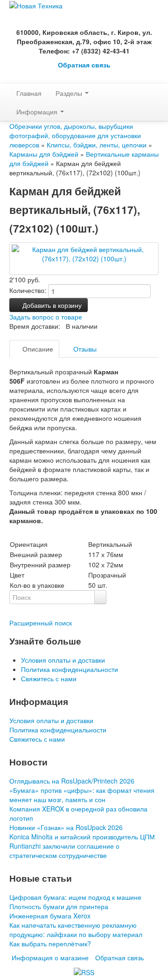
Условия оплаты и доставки (63, 660)
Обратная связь (84, 64)
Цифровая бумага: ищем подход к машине (75, 897)
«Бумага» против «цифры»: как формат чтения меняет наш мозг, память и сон (81, 794)
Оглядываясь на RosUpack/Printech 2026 (71, 780)
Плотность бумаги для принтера (58, 906)
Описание (37, 348)
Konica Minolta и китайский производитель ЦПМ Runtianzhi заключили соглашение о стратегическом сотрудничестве (82, 846)
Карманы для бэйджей (43, 154)
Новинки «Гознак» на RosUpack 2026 (66, 827)
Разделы (70, 93)
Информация (37, 111)
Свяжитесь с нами (49, 678)
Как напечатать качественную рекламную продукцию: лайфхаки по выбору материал (75, 929)
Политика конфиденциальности (69, 669)
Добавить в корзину (51, 305)
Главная (29, 93)
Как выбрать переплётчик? (50, 943)
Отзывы (84, 348)
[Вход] (11, 79)
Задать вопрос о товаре (45, 316)
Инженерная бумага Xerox (50, 915)
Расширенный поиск (40, 622)
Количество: (27, 290)
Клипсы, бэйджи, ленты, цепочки (97, 144)
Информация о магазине (50, 957)
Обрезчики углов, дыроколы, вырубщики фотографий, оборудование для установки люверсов (75, 135)
